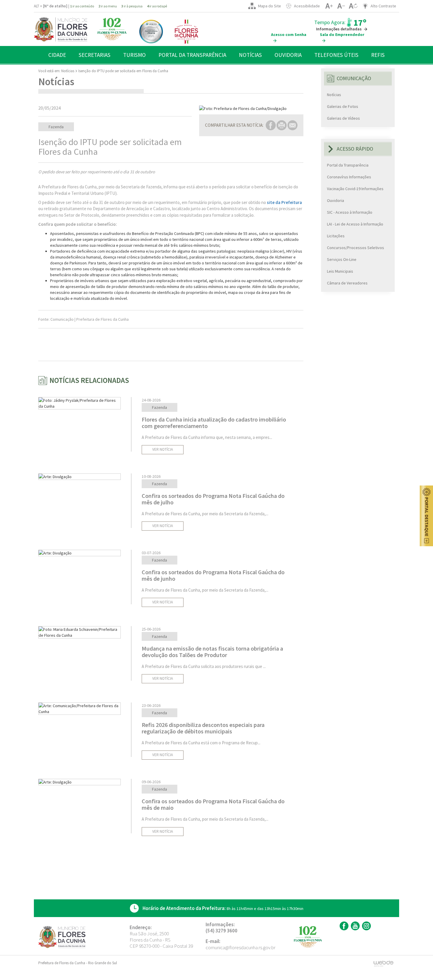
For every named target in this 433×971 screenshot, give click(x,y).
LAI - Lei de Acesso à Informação (355, 224)
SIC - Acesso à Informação (349, 212)
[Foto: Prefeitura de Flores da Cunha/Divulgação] (251, 108)
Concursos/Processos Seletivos (355, 247)
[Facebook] (343, 925)
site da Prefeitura (284, 202)
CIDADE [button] (57, 54)
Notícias (67, 70)
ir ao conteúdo (82, 6)
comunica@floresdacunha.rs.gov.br (240, 947)
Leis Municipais (340, 271)
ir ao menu (107, 6)
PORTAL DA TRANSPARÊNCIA (192, 54)
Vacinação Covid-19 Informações (355, 188)
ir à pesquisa (132, 6)
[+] (329, 6)
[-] (341, 6)
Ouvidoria (335, 200)
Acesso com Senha (288, 34)
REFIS (378, 54)
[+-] (353, 6)
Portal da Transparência (347, 165)
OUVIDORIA (288, 54)
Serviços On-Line (341, 259)
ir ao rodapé (157, 6)
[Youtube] (354, 925)
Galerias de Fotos (342, 106)
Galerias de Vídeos (343, 118)
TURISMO (134, 54)
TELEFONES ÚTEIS (336, 54)
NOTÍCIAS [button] (250, 54)
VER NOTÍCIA (162, 449)
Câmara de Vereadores (347, 283)
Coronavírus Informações (349, 177)
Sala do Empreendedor (342, 34)
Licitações (336, 235)
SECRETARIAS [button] (94, 54)
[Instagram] (366, 925)
